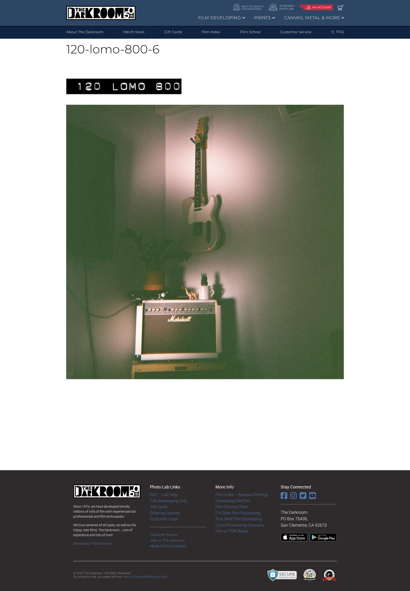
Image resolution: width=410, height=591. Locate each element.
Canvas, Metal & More (312, 17)
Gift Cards (173, 32)
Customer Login (164, 518)
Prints (262, 17)
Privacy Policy (158, 576)
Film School (250, 32)
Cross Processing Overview (239, 525)
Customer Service (295, 32)
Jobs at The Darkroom (167, 540)
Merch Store (133, 32)
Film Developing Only (168, 500)
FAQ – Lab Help (163, 494)
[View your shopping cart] (341, 7)
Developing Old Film (233, 500)
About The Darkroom (84, 32)
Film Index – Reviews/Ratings (241, 494)
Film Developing (219, 17)
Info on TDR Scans (231, 531)
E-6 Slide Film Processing (237, 513)
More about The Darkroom (92, 543)
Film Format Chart (231, 506)
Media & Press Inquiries (168, 546)
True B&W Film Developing (238, 518)
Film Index (211, 32)
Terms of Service (134, 576)
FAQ (340, 31)
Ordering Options (165, 513)
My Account (321, 7)
